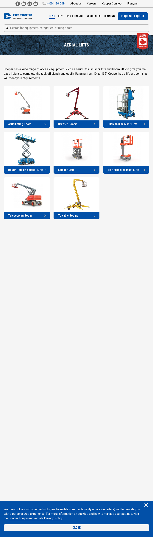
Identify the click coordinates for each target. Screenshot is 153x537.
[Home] (18, 16)
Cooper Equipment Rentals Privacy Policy (36, 518)
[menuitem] (52, 16)
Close (76, 527)
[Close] (146, 505)
